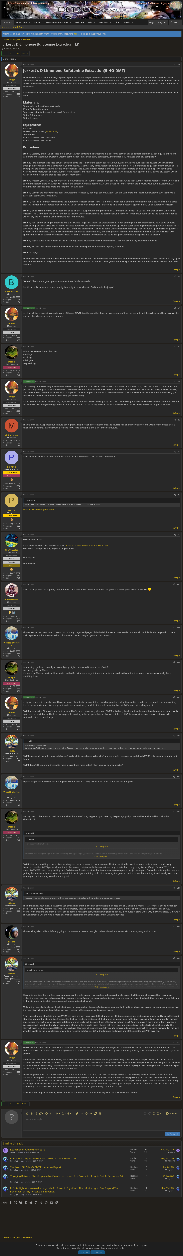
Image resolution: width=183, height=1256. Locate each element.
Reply (177, 269)
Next (24, 53)
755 (18, 621)
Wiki (90, 22)
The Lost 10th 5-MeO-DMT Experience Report (35, 1167)
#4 (179, 346)
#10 (178, 584)
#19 (178, 958)
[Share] (175, 64)
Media (37, 22)
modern (13, 1152)
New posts (5, 27)
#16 (178, 811)
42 (19, 302)
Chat (117, 22)
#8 (179, 495)
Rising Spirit (14, 1161)
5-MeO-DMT (34, 1152)
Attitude (79, 22)
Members (103, 22)
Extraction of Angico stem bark (27, 1149)
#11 (178, 627)
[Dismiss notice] (179, 33)
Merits (127, 22)
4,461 (18, 578)
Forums (8, 22)
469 (18, 96)
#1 (179, 64)
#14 (178, 735)
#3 (179, 308)
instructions (51, 131)
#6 (179, 420)
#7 (179, 451)
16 (18, 53)
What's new (21, 22)
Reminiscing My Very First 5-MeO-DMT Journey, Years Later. (43, 1158)
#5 (179, 381)
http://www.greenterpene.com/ (38, 509)
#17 (178, 888)
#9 (179, 534)
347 (18, 375)
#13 (178, 697)
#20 (178, 1042)
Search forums (19, 27)
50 (19, 761)
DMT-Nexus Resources (57, 22)
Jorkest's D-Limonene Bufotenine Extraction (86, 545)
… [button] (13, 53)
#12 (178, 662)
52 (19, 528)
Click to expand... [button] (102, 846)
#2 (179, 276)
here (76, 33)
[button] (29, 22)
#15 (178, 777)
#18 (178, 926)
